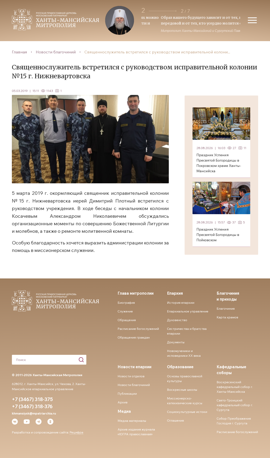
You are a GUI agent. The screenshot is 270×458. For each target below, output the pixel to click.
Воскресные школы (182, 390)
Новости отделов (131, 376)
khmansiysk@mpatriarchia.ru (34, 413)
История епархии (180, 303)
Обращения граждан (134, 337)
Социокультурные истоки (187, 412)
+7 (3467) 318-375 (32, 399)
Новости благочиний (56, 51)
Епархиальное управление (187, 311)
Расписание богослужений (138, 329)
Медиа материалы (132, 421)
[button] (163, 11)
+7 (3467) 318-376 (32, 406)
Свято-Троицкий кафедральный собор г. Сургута (235, 405)
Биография (126, 303)
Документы (175, 342)
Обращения (127, 320)
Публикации (127, 394)
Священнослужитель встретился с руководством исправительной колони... (157, 51)
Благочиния (226, 308)
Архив (122, 402)
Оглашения (175, 420)
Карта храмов (227, 317)
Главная (19, 51)
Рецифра (76, 432)
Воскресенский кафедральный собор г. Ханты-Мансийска (235, 387)
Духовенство (177, 320)
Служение (125, 311)
